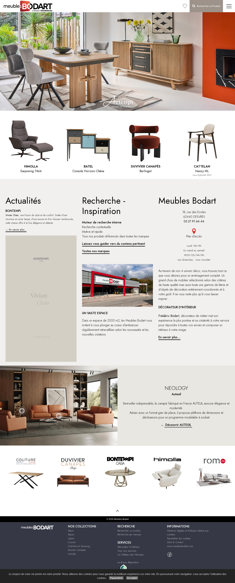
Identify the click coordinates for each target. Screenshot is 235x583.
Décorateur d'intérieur (129, 547)
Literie (71, 538)
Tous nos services (127, 551)
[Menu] (229, 6)
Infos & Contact (175, 542)
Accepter (132, 577)
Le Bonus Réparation (128, 562)
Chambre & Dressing (79, 546)
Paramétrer (116, 577)
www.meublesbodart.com (180, 546)
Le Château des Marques (131, 554)
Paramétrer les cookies (179, 538)
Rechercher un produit (129, 531)
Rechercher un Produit (207, 6)
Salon (70, 531)
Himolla (72, 554)
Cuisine (72, 542)
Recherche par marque (129, 534)
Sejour (71, 534)
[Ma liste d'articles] (185, 6)
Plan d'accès (194, 236)
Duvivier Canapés (77, 550)
